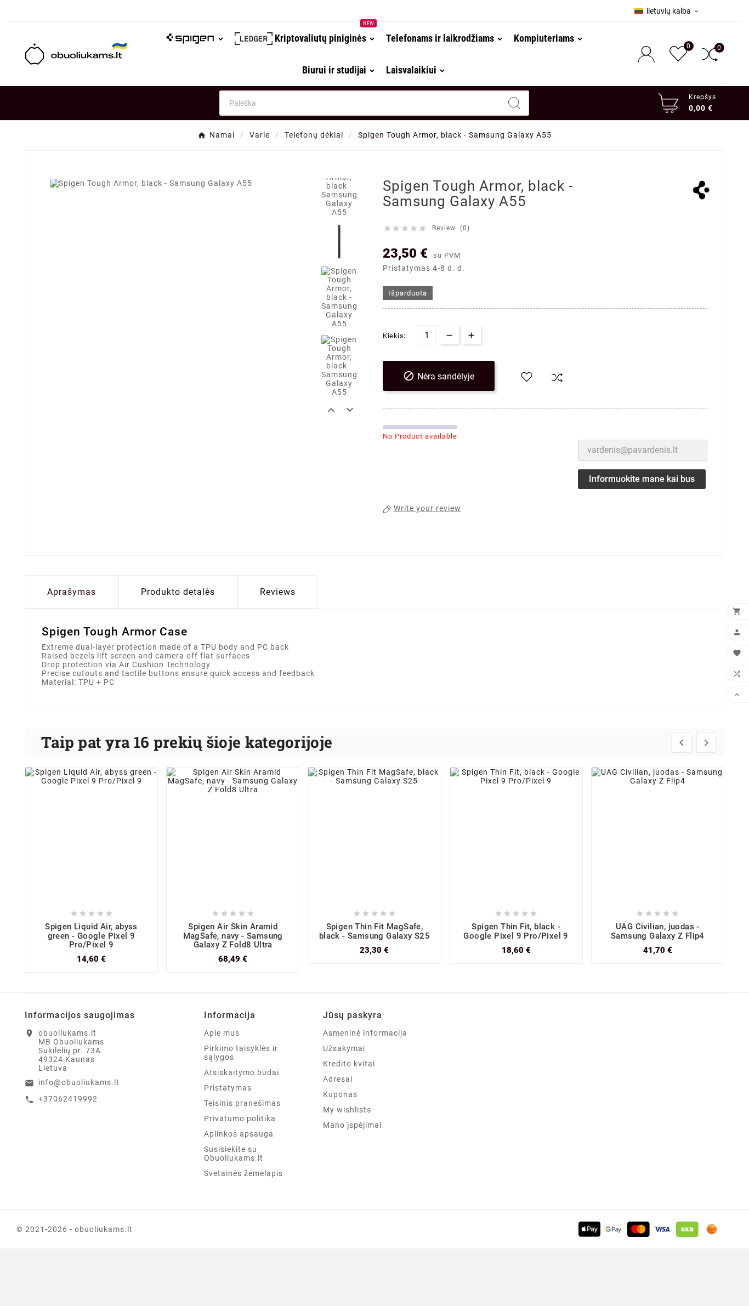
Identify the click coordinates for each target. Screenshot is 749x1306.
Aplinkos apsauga (239, 1133)
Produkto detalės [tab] (178, 592)
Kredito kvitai (349, 1063)
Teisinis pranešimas (242, 1103)
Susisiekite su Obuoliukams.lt (233, 1153)
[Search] (514, 103)
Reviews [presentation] (278, 592)
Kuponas (340, 1094)
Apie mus (222, 1033)
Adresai (338, 1079)
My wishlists (347, 1109)
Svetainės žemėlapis (243, 1173)
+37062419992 (68, 1098)
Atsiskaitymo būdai (241, 1072)
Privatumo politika (240, 1118)
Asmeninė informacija (365, 1033)
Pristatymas (228, 1087)
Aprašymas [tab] (71, 592)
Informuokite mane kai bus (642, 479)
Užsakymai (344, 1048)
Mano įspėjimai (352, 1125)
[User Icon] (649, 54)
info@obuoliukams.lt (79, 1082)
